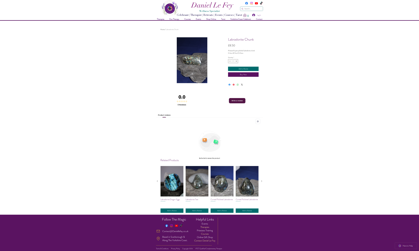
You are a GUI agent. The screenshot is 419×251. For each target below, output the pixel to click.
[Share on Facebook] (229, 84)
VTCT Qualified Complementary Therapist (208, 248)
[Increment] (236, 61)
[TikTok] (261, 3)
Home (162, 29)
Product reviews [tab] (164, 115)
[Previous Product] (157, 181)
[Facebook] (246, 3)
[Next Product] (261, 181)
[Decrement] (229, 61)
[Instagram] (251, 3)
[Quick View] (172, 181)
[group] (209, 189)
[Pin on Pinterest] (233, 84)
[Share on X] (242, 84)
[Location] (158, 238)
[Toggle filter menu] (257, 121)
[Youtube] (256, 3)
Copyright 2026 (187, 248)
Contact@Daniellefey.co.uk (175, 231)
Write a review (237, 101)
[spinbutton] (233, 61)
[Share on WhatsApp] (237, 84)
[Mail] (158, 231)
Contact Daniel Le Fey (204, 240)
